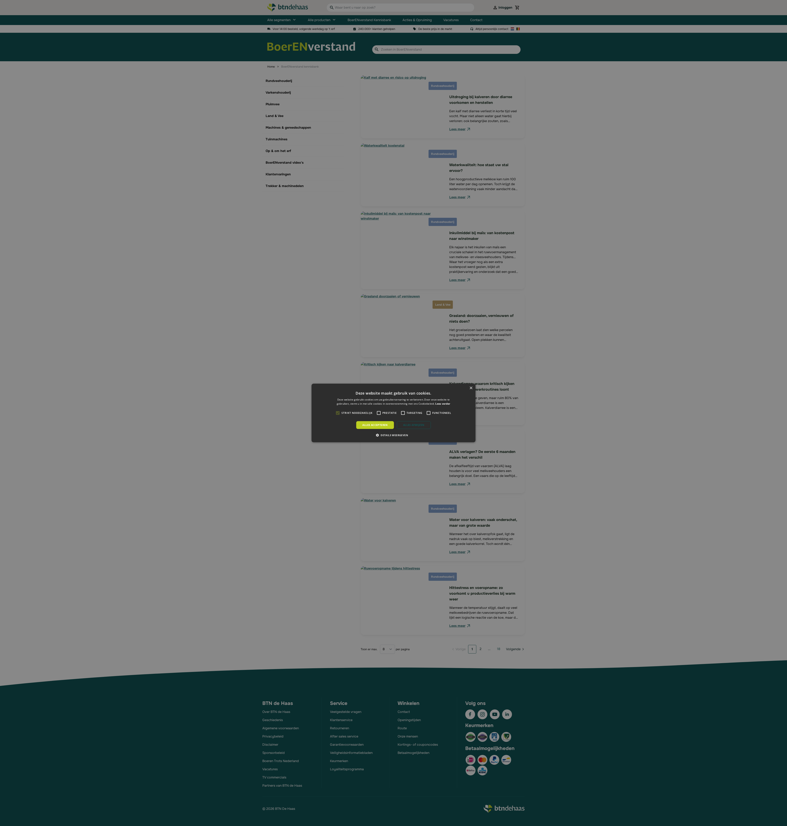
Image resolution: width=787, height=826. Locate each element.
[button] (393, 435)
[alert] (393, 413)
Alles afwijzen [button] (413, 425)
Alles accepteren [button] (375, 425)
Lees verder (442, 403)
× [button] (470, 388)
